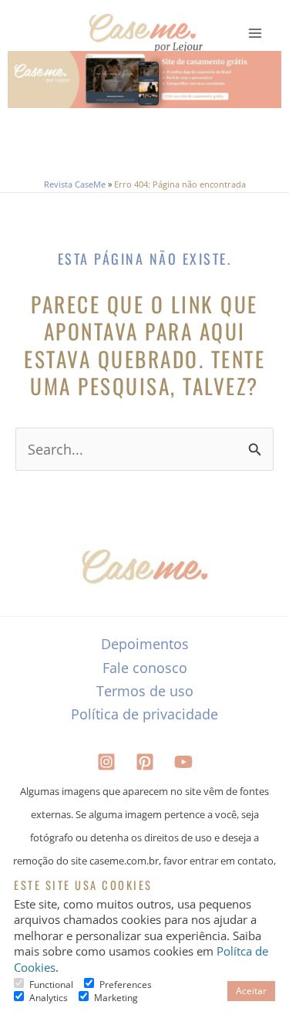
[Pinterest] (145, 762)
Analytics (48, 997)
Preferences (125, 984)
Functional (51, 984)
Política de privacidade (144, 714)
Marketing (116, 997)
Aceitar (251, 990)
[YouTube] (183, 762)
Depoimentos (145, 643)
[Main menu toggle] (255, 33)
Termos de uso (144, 691)
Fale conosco (144, 667)
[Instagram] (106, 762)
